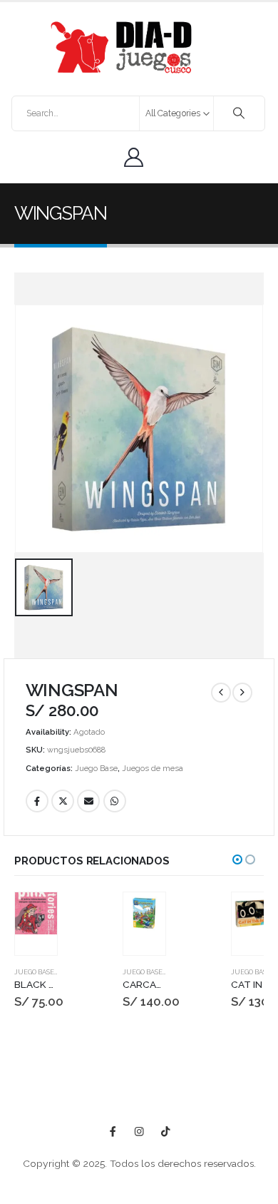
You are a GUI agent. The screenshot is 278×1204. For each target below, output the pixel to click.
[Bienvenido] (137, 157)
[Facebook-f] (113, 1131)
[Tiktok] (165, 1131)
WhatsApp (114, 801)
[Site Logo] (121, 47)
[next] (242, 693)
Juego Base (96, 768)
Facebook (37, 801)
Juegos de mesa (152, 768)
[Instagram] (139, 1131)
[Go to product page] (36, 913)
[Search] (239, 113)
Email (88, 801)
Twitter (62, 801)
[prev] (221, 693)
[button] (237, 859)
